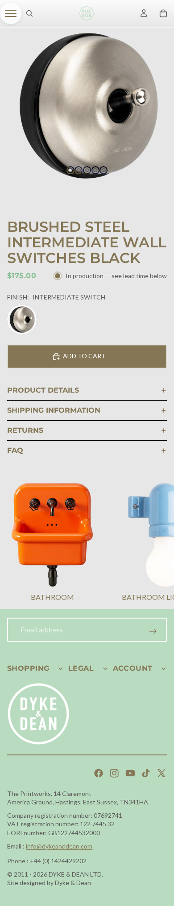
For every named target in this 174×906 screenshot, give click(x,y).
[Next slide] (156, 543)
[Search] (29, 13)
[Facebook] (98, 773)
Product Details (43, 390)
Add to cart (84, 356)
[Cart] (163, 13)
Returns (25, 430)
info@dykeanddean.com (59, 846)
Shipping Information (53, 410)
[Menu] (10, 13)
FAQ (15, 450)
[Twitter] (161, 773)
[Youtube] (130, 773)
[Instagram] (114, 773)
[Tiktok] (146, 773)
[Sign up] (153, 631)
